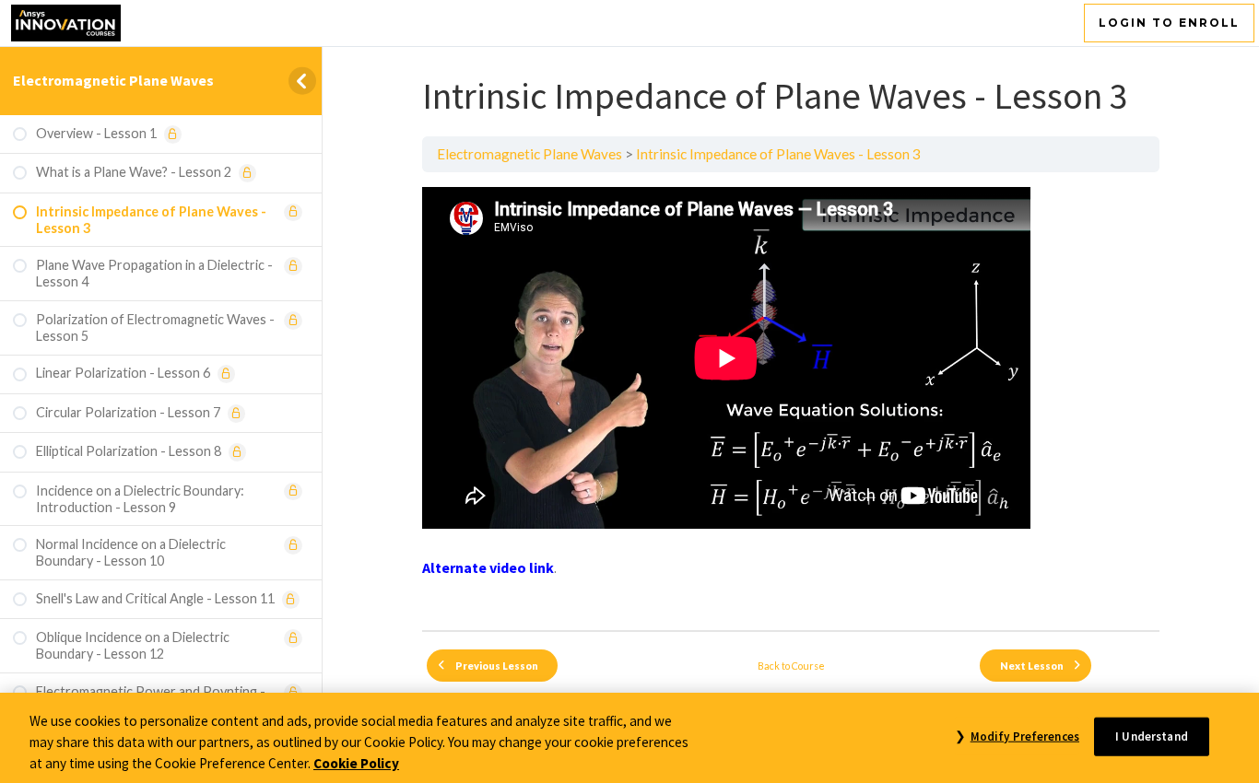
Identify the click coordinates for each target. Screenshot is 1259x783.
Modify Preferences (1025, 735)
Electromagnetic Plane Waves (113, 80)
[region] (629, 738)
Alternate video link (488, 567)
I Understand (1151, 735)
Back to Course (791, 666)
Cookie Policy (356, 762)
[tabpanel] (790, 401)
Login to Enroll (1169, 22)
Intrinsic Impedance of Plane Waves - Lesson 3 (778, 154)
